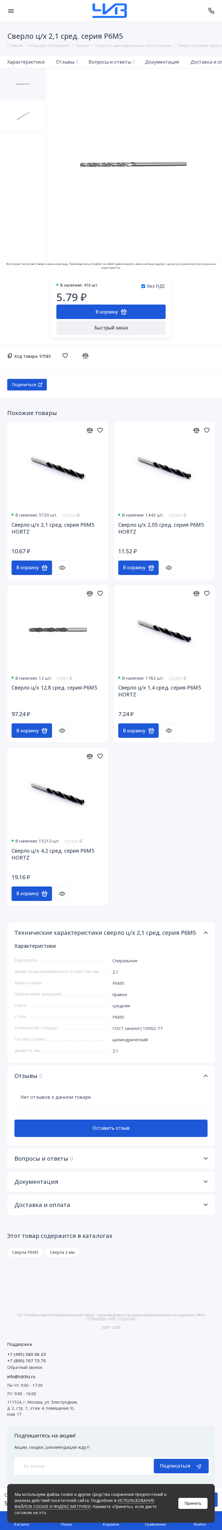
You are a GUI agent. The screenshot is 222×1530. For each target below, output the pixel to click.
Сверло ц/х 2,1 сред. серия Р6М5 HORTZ (53, 528)
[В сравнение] (86, 355)
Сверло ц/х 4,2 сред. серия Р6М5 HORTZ (53, 854)
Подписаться (175, 1466)
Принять (192, 1503)
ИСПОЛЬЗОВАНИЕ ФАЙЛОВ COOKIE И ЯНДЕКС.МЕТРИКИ (84, 1503)
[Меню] (11, 10)
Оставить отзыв (111, 1128)
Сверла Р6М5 (25, 1252)
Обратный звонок (24, 1367)
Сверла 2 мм (62, 1252)
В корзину (27, 567)
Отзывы (67, 62)
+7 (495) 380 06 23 (26, 1354)
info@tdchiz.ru (21, 1376)
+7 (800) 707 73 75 (26, 1360)
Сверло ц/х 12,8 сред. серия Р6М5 (54, 687)
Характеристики (26, 62)
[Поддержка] (211, 10)
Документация (162, 62)
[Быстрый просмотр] (62, 568)
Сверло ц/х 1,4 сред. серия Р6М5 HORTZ (159, 691)
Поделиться (24, 384)
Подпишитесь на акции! (44, 1435)
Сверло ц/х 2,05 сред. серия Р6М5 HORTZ (161, 528)
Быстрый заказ (111, 328)
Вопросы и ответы (111, 62)
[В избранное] (66, 355)
